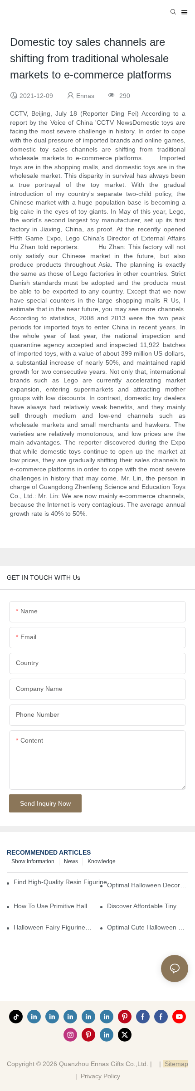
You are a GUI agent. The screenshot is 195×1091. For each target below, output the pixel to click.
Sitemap (175, 1063)
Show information (32, 861)
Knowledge (102, 861)
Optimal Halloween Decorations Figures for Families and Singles (147, 885)
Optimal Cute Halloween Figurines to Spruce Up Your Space (147, 927)
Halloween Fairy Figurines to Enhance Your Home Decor (54, 927)
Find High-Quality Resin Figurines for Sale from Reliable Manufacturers (64, 882)
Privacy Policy (100, 1076)
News (71, 861)
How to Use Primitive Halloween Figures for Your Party (54, 906)
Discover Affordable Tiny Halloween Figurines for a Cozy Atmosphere (147, 906)
